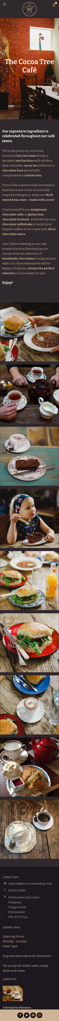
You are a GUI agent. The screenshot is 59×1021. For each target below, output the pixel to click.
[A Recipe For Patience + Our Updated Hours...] (13, 996)
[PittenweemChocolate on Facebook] (20, 1015)
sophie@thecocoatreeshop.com (30, 883)
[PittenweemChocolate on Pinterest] (33, 1015)
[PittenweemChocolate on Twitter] (27, 1015)
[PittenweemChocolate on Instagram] (39, 1015)
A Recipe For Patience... (18, 1007)
